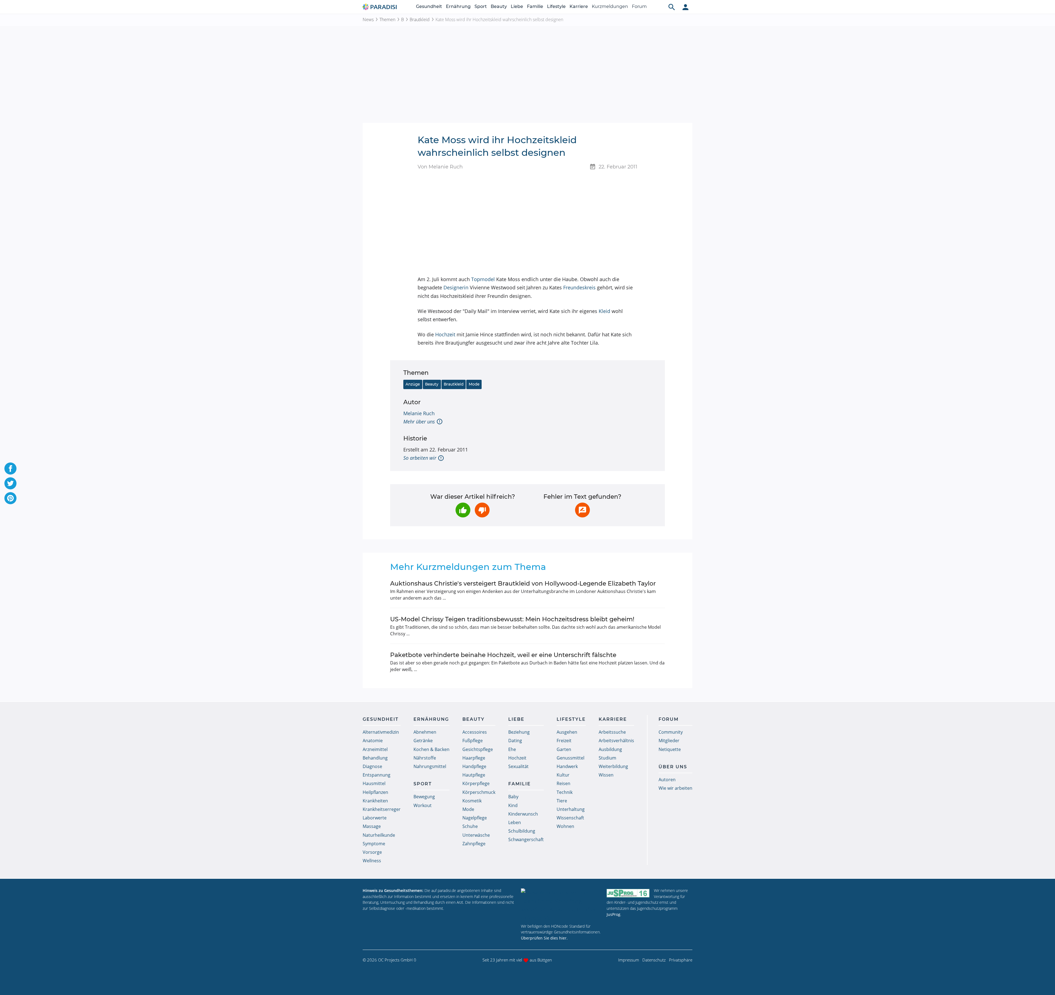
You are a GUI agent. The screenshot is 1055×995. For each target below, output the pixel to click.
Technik (565, 792)
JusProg (613, 914)
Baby (513, 797)
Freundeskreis (579, 287)
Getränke (423, 741)
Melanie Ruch (419, 413)
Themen (387, 19)
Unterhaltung (571, 809)
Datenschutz (654, 960)
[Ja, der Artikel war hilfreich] (463, 510)
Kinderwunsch (523, 814)
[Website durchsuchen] (672, 7)
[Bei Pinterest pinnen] (10, 498)
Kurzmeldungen (610, 6)
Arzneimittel (375, 749)
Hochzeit (445, 334)
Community (671, 732)
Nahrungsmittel (429, 766)
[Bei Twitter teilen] (10, 483)
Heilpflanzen (375, 792)
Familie (535, 6)
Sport (480, 6)
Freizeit (564, 741)
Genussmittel (570, 758)
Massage (372, 826)
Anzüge (413, 384)
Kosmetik (472, 801)
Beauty (499, 6)
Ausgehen (567, 732)
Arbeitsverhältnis (616, 741)
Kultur (563, 775)
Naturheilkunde (379, 835)
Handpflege (474, 766)
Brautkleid (420, 19)
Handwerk (567, 766)
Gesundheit (429, 6)
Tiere (562, 801)
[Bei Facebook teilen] (10, 468)
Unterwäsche (476, 835)
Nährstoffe (424, 758)
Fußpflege (472, 741)
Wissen (606, 775)
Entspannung (376, 775)
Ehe (512, 749)
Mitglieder (669, 741)
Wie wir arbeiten (675, 788)
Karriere (579, 6)
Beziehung (519, 732)
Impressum (628, 960)
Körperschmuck (478, 792)
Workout (422, 805)
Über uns (673, 766)
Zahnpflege (473, 844)
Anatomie (373, 741)
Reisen (563, 783)
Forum (639, 6)
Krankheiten (375, 801)
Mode (474, 384)
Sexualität (518, 766)
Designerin (455, 287)
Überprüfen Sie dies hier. (544, 938)
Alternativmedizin (381, 732)
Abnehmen (424, 732)
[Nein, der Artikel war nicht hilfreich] (482, 510)
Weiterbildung (613, 766)
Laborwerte (375, 818)
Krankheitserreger (382, 809)
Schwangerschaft (526, 839)
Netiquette (670, 749)
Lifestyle (556, 6)
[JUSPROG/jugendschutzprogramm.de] (628, 892)
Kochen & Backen (431, 749)
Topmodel (483, 279)
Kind (513, 805)
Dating (515, 741)
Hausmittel (374, 783)
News (368, 19)
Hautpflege (473, 775)
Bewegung (424, 797)
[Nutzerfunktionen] (685, 7)
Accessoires (474, 732)
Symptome (374, 844)
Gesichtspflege (477, 749)
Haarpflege (473, 758)
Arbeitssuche (612, 732)
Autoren (667, 780)
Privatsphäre (680, 960)
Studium (607, 758)
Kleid (604, 311)
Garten (564, 749)
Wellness (372, 861)
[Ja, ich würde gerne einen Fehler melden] (582, 510)
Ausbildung (610, 749)
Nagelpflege (474, 818)
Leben (514, 822)
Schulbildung (521, 831)
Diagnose (372, 766)
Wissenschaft (570, 818)
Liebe (517, 6)
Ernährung (458, 6)
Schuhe (470, 826)
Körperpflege (476, 783)
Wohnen (565, 826)
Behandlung (375, 758)
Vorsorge (372, 852)
